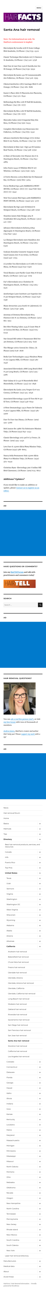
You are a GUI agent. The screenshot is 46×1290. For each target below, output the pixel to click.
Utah (9, 883)
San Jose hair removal (17, 1036)
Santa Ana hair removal (18, 1041)
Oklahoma (11, 1188)
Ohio (9, 1177)
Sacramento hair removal (18, 1020)
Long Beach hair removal (18, 999)
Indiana (10, 1104)
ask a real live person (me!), (22, 719)
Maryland (10, 1135)
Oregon (10, 1198)
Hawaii (9, 1088)
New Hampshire (13, 1203)
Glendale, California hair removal (21, 994)
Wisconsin (11, 915)
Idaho (9, 1093)
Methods (7, 829)
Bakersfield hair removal (18, 957)
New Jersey (11, 1224)
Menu (39, 8)
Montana (10, 1172)
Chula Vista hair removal (18, 962)
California (11, 946)
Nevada (10, 1193)
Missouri (10, 1161)
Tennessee (11, 1214)
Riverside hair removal (17, 1015)
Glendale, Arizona (15, 978)
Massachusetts (13, 1140)
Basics (6, 824)
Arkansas (10, 941)
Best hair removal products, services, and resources (22, 846)
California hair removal (17, 1051)
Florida (9, 1077)
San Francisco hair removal (19, 1030)
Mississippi (11, 1156)
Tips (5, 834)
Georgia (10, 1083)
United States (11, 873)
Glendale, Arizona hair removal (21, 983)
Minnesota (11, 1151)
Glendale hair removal (17, 973)
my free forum (10, 722)
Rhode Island (12, 1230)
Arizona (10, 936)
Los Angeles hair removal (18, 1057)
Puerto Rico (10, 862)
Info (6, 857)
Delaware (11, 1072)
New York (11, 1251)
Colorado (10, 1062)
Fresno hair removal (16, 967)
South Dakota (12, 1245)
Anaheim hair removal (17, 952)
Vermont (10, 889)
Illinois (9, 1098)
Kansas (10, 1114)
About (6, 1272)
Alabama (10, 925)
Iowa (9, 1109)
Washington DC (13, 904)
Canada (8, 852)
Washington (12, 899)
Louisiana (11, 1125)
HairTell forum (17, 572)
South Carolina (13, 1240)
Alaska (9, 931)
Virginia (10, 894)
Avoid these (9, 1277)
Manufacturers (10, 1261)
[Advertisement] (23, 533)
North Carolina (13, 1209)
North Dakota (12, 1167)
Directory (8, 839)
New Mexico (12, 1235)
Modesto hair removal (17, 1004)
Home (6, 818)
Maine (9, 1130)
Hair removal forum (12, 813)
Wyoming (11, 920)
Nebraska (11, 1182)
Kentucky (11, 1119)
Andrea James (9, 731)
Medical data (9, 1266)
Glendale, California (16, 988)
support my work (28, 734)
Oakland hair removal (17, 1009)
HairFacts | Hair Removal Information (16, 1284)
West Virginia (12, 910)
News (6, 808)
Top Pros (8, 868)
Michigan (10, 1146)
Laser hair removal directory (17, 1256)
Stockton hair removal (17, 1046)
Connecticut (12, 1067)
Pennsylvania (12, 1219)
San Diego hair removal (18, 1025)
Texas (9, 878)
